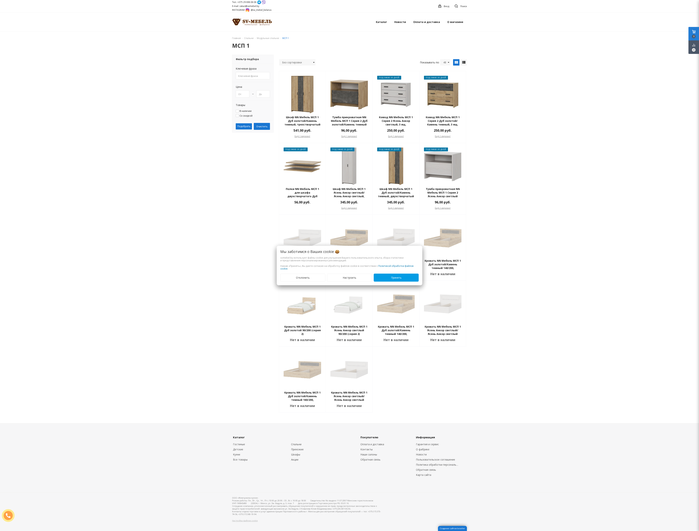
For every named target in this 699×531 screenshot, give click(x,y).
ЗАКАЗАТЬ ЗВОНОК (10, 515)
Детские (238, 449)
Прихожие (297, 449)
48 (444, 62)
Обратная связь (370, 459)
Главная (236, 38)
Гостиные (239, 444)
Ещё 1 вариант (302, 136)
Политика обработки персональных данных (438, 464)
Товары (240, 105)
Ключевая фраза (246, 68)
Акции (294, 459)
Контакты (366, 449)
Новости (400, 22)
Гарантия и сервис (427, 444)
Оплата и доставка (426, 22)
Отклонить (303, 277)
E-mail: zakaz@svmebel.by (245, 6)
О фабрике (422, 449)
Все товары (240, 459)
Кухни (236, 454)
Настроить (349, 277)
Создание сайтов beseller (452, 528)
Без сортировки (292, 62)
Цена (239, 86)
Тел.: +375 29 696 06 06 (244, 2)
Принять (396, 277)
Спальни (296, 444)
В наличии (246, 111)
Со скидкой (246, 115)
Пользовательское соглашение (435, 459)
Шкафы (295, 454)
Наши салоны (368, 454)
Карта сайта (423, 475)
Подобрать (243, 126)
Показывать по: (429, 62)
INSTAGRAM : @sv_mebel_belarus (251, 9)
